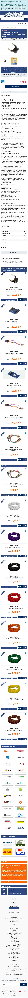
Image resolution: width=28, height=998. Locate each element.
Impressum (14, 914)
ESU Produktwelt (7, 34)
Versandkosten (24, 993)
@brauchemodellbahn (13, 891)
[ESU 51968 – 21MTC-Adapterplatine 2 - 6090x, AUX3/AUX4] (14, 374)
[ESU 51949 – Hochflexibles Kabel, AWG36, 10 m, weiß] (14, 506)
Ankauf (4, 861)
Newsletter (14, 922)
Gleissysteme (14, 942)
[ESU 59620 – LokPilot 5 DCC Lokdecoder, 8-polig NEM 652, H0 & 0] (14, 406)
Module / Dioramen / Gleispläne (14, 944)
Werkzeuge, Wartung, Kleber (14, 953)
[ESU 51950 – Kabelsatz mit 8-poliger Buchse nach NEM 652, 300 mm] (14, 438)
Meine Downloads (14, 906)
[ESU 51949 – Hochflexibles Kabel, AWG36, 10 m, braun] (14, 719)
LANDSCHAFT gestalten (10, 32)
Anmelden (20, 23)
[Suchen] (25, 19)
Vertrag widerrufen (14, 908)
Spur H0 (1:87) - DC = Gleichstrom (14, 933)
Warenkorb (14, 902)
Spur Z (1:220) (14, 937)
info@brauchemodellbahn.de (13, 878)
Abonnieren (23, 984)
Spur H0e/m (14, 934)
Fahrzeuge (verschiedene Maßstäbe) (14, 946)
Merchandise (14, 958)
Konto (14, 903)
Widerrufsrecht (14, 920)
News (14, 924)
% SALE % (5, 30)
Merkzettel (14, 905)
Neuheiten (14, 930)
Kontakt (14, 901)
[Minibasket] (25, 23)
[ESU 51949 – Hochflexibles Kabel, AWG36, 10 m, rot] (14, 597)
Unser (2, 972)
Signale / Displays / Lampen (14, 945)
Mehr (20, 300)
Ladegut (14, 950)
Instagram (14, 970)
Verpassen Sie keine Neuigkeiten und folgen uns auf (14, 969)
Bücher (14, 956)
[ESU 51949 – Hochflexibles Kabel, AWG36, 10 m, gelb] (14, 689)
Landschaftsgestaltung (14, 948)
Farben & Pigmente (14, 952)
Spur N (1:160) (14, 936)
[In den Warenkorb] (25, 299)
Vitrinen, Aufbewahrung (14, 957)
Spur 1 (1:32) (14, 940)
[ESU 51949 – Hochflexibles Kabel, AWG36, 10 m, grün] (14, 658)
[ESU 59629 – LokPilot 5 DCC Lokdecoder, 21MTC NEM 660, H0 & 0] (14, 311)
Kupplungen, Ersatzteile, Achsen (14, 954)
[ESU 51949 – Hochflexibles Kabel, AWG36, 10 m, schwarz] (14, 567)
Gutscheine (14, 960)
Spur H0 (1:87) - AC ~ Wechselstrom (14, 931)
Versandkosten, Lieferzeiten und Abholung (14, 918)
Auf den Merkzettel (21, 91)
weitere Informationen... (9, 882)
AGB (14, 916)
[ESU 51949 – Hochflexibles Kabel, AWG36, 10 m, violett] (14, 536)
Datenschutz (14, 917)
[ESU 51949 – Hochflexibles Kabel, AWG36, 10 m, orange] (14, 628)
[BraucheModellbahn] (14, 14)
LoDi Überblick (20, 34)
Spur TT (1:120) (14, 938)
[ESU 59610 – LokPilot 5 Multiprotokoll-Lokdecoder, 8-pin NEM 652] (14, 343)
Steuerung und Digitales (14, 941)
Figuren (14, 949)
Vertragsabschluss (14, 921)
